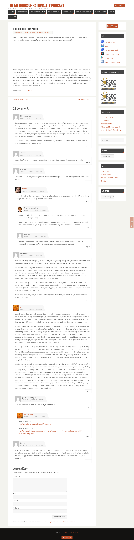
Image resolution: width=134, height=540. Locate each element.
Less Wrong (105, 171)
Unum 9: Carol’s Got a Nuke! (111, 130)
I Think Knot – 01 (107, 117)
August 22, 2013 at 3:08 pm (33, 400)
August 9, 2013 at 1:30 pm (30, 155)
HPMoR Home (106, 175)
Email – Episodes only (112, 62)
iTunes (106, 46)
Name (16, 493)
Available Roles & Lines (109, 178)
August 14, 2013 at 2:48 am (31, 172)
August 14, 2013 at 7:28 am (31, 256)
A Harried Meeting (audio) (110, 127)
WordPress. (74, 532)
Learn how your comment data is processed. (58, 522)
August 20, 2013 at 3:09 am (31, 309)
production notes (44, 33)
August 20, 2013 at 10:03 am (33, 191)
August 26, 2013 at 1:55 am (35, 236)
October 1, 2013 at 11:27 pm (31, 445)
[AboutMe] (132, 226)
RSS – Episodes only (111, 50)
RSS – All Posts (109, 42)
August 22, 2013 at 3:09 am (35, 210)
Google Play (108, 58)
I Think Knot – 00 (107, 121)
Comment (17, 476)
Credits (103, 181)
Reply (88, 146)
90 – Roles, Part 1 (85, 100)
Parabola (66, 532)
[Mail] (132, 222)
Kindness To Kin (107, 124)
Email (15, 501)
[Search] (121, 140)
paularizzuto (24, 307)
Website (16, 508)
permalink (29, 90)
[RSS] (132, 218)
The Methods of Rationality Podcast (36, 5)
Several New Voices (20, 100)
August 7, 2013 (29, 33)
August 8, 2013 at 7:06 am (30, 118)
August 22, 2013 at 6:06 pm (35, 416)
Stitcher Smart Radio (111, 54)
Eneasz (19, 33)
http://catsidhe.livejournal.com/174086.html (35, 424)
